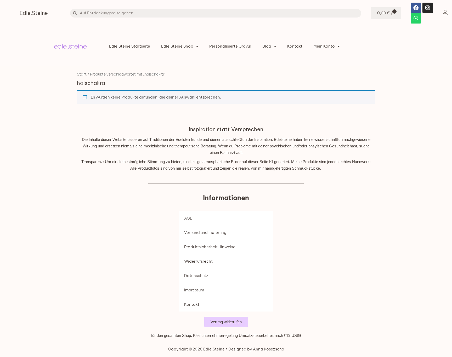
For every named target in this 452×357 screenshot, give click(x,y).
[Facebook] (416, 8)
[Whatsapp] (416, 18)
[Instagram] (427, 8)
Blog (266, 46)
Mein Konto (324, 46)
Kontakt (294, 46)
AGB (188, 218)
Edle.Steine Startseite (129, 46)
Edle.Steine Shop (177, 46)
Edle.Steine (34, 13)
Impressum (194, 289)
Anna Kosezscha (268, 349)
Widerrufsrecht (198, 261)
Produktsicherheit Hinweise (209, 246)
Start (82, 74)
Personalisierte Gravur (230, 46)
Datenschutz (196, 275)
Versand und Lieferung (205, 232)
